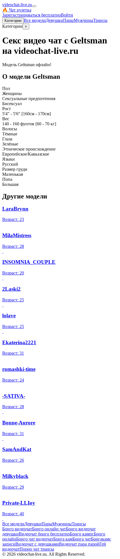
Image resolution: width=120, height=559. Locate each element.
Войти (67, 15)
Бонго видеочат (17, 528)
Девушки (54, 20)
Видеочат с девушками (37, 544)
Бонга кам (63, 539)
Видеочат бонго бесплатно (44, 534)
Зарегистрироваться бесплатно (31, 15)
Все (35, 20)
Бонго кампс (82, 534)
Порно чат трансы (37, 549)
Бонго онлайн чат (49, 528)
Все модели (13, 523)
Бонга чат (82, 539)
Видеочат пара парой (79, 544)
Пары (68, 20)
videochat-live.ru (17, 4)
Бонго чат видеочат (34, 539)
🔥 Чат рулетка (16, 10)
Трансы (100, 20)
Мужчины (83, 20)
